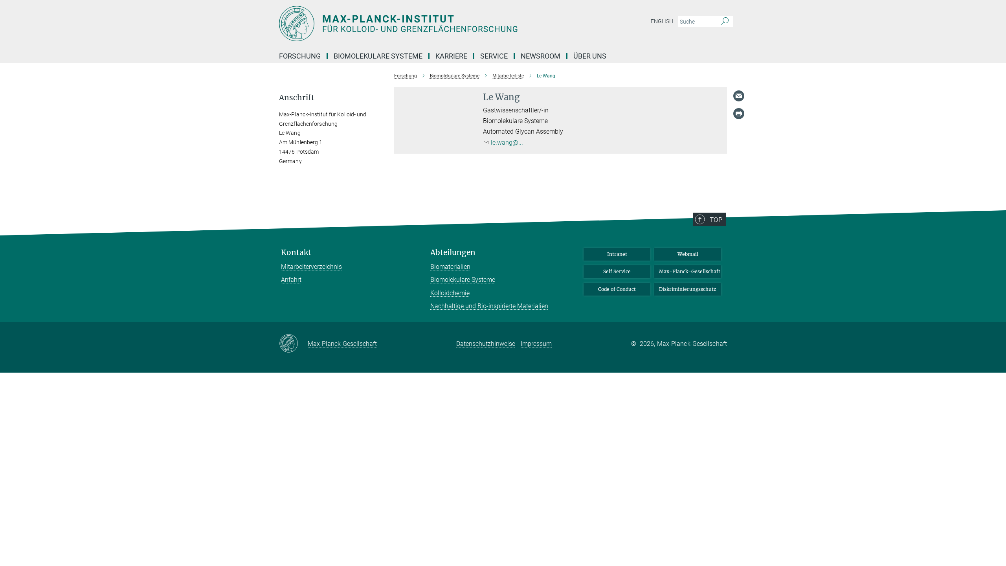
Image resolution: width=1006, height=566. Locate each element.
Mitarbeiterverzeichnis (311, 266)
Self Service (617, 271)
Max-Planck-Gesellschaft (689, 271)
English (662, 21)
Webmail (687, 254)
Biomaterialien (450, 266)
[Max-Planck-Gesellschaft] (293, 343)
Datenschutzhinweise (485, 343)
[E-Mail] (739, 96)
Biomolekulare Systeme (462, 279)
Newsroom (540, 56)
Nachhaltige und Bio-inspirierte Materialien (489, 306)
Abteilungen (452, 252)
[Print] (739, 113)
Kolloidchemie (450, 293)
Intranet (617, 254)
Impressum (536, 343)
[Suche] (725, 21)
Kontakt (296, 252)
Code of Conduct (617, 289)
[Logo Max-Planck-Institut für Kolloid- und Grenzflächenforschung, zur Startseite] (426, 23)
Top (716, 220)
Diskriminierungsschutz (687, 289)
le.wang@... (507, 142)
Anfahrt (291, 279)
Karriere (451, 56)
